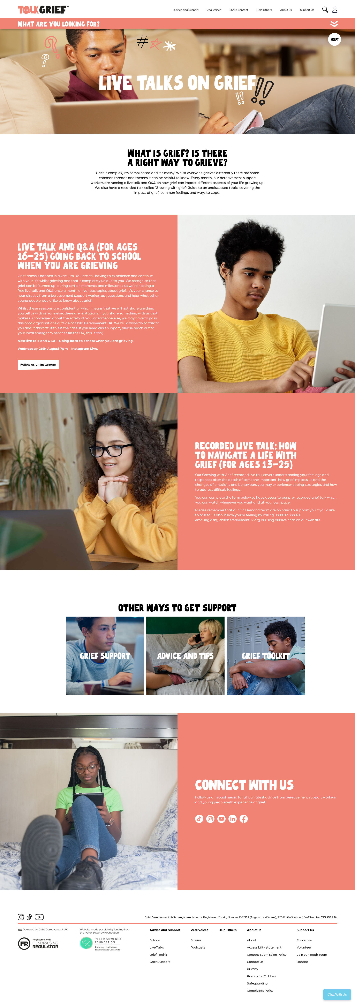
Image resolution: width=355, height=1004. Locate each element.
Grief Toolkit (158, 954)
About (251, 940)
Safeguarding (257, 983)
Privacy (252, 969)
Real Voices (214, 9)
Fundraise (304, 940)
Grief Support (160, 962)
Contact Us (255, 962)
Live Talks (157, 947)
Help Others (264, 9)
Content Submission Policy (266, 954)
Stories (196, 940)
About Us (286, 9)
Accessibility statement (264, 947)
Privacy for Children (261, 976)
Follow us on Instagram (38, 364)
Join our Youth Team (312, 954)
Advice (155, 940)
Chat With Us (337, 994)
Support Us (307, 9)
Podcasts (198, 947)
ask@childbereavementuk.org (235, 520)
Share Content (238, 9)
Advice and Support (185, 9)
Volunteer (304, 947)
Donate (302, 962)
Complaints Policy (260, 990)
